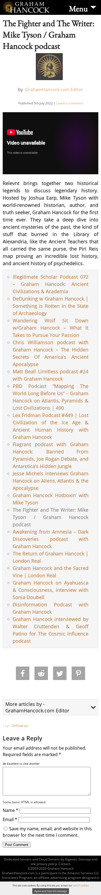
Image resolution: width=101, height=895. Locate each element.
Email (10, 819)
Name (10, 810)
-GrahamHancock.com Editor (53, 90)
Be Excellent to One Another (21, 764)
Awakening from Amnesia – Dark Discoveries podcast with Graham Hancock (50, 538)
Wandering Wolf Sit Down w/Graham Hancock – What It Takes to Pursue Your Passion (50, 327)
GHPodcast (20, 725)
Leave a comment (69, 103)
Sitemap (84, 859)
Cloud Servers (49, 859)
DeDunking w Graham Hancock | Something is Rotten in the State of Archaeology (50, 305)
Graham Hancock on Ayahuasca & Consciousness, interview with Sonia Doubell (50, 589)
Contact (64, 864)
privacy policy (47, 864)
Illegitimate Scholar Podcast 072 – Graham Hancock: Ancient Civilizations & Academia (50, 284)
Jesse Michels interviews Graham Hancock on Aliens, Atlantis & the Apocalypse (50, 480)
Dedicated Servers (18, 859)
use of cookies (80, 885)
